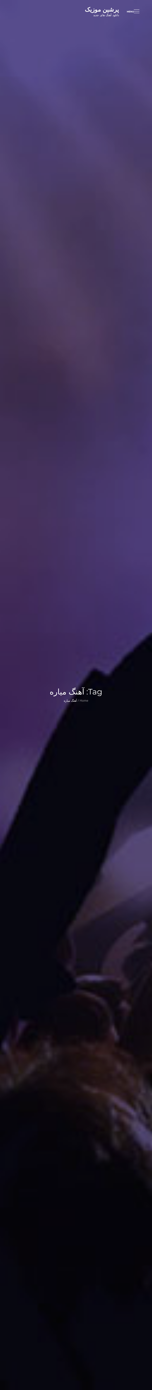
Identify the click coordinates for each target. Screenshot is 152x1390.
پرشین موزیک (102, 9)
